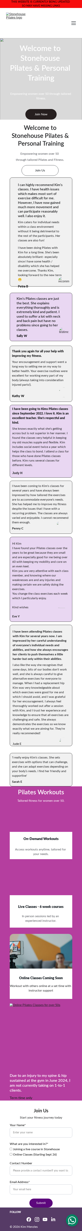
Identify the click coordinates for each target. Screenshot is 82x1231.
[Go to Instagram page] (37, 1219)
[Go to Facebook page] (29, 1219)
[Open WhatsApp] (72, 1220)
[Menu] (73, 23)
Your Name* (18, 1125)
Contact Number (21, 1163)
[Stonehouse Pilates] (41, 829)
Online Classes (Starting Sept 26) (34, 1154)
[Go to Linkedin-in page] (53, 1219)
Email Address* (20, 1182)
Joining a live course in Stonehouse (36, 1149)
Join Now (41, 114)
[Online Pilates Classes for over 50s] (41, 966)
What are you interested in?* (29, 1143)
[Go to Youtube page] (45, 1219)
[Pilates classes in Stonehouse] (41, 892)
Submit (41, 1202)
